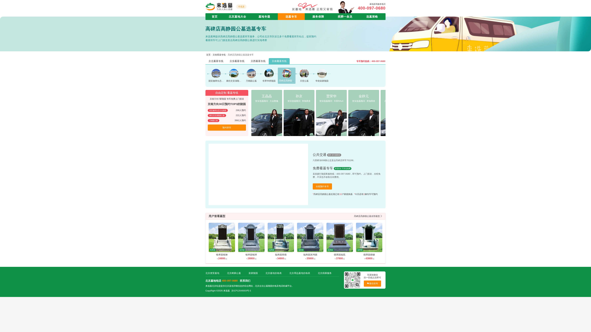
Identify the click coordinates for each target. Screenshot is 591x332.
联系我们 (245, 280)
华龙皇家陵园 (322, 81)
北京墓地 (229, 286)
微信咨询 (373, 283)
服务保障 (318, 16)
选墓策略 (372, 16)
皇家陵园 (253, 273)
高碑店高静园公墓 (287, 80)
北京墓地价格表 (273, 273)
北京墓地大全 (237, 16)
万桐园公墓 (251, 81)
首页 (215, 16)
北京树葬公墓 (234, 273)
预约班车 (226, 127)
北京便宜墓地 (212, 273)
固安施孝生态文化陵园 (219, 81)
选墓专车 (291, 16)
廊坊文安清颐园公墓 (236, 81)
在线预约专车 (322, 186)
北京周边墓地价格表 (299, 273)
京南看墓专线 (219, 54)
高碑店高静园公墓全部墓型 (367, 216)
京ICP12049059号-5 (241, 290)
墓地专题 (264, 16)
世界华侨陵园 (269, 81)
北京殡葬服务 (325, 273)
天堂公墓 (304, 81)
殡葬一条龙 (345, 16)
